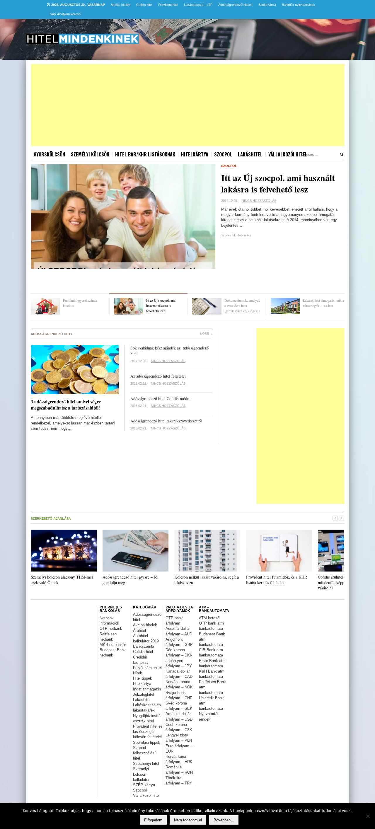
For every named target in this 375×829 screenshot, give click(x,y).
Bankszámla (267, 4)
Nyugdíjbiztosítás (148, 716)
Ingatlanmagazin (147, 689)
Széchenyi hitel (146, 763)
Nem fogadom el (188, 820)
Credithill (140, 657)
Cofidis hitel (144, 4)
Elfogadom (153, 820)
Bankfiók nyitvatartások (298, 4)
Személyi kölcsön (90, 154)
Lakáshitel (250, 154)
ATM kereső (209, 618)
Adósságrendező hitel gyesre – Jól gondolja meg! (130, 579)
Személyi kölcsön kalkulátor (141, 774)
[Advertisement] (187, 105)
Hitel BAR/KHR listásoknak (145, 154)
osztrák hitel (143, 721)
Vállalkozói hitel (287, 154)
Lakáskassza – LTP (198, 4)
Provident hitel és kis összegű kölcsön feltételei (148, 731)
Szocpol (223, 154)
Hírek (137, 673)
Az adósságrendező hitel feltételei (158, 376)
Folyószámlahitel (147, 668)
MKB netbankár (113, 644)
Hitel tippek (142, 678)
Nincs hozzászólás (259, 200)
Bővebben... (224, 820)
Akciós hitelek (120, 4)
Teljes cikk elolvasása (236, 235)
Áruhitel (139, 630)
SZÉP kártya (144, 785)
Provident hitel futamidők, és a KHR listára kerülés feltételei (276, 579)
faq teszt (140, 662)
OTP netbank (111, 628)
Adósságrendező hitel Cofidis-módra (160, 398)
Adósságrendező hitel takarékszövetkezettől (166, 421)
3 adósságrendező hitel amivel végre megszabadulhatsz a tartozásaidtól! (66, 404)
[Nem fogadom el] (368, 816)
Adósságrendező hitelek (235, 4)
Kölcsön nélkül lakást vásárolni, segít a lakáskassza (206, 579)
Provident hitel (168, 4)
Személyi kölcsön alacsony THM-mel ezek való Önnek (62, 579)
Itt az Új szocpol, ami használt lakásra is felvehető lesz (278, 183)
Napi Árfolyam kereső (65, 14)
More (205, 333)
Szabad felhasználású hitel (144, 753)
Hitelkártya (194, 154)
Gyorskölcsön (49, 154)
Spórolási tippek (146, 742)
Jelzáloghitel (143, 694)
